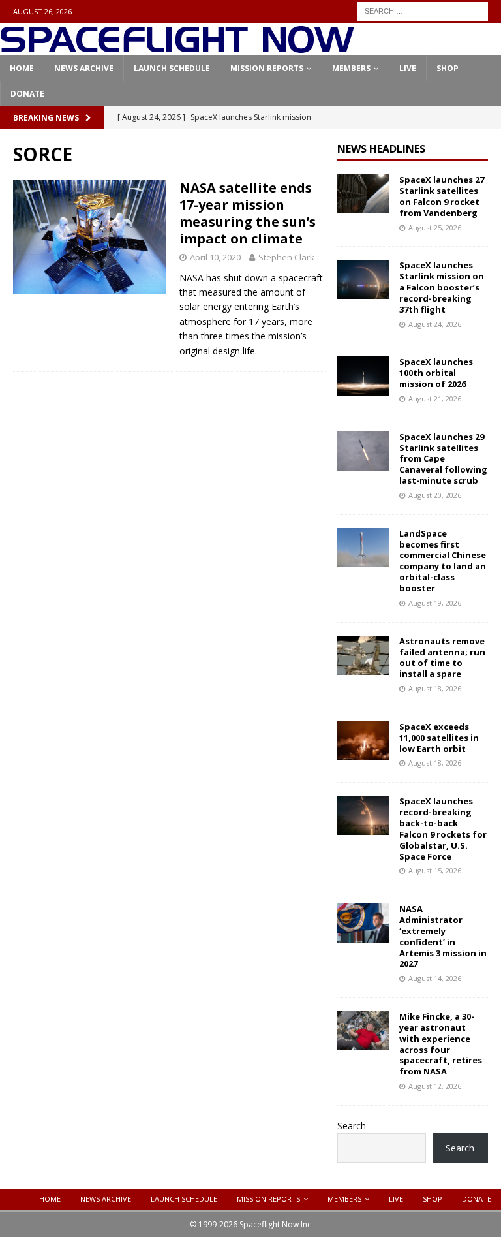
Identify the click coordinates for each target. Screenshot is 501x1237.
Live (407, 68)
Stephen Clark (286, 257)
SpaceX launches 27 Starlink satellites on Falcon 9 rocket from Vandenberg (441, 196)
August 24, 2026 (434, 324)
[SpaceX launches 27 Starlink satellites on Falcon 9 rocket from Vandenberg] (363, 193)
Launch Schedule (172, 68)
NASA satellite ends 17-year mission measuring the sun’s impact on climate (247, 213)
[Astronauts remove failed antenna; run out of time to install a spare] (363, 655)
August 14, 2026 (434, 978)
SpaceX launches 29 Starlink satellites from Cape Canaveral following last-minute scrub (443, 459)
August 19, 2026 (434, 603)
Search (351, 1126)
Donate (27, 93)
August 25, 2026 (434, 227)
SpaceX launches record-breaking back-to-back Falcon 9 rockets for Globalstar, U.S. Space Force (443, 828)
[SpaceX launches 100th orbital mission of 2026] (363, 376)
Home (22, 68)
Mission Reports (266, 68)
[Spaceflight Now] (177, 48)
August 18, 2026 (434, 688)
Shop (447, 68)
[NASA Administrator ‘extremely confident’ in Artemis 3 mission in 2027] (363, 923)
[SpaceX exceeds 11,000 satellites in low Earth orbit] (363, 740)
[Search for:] (422, 10)
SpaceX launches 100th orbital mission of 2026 (436, 373)
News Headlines (381, 149)
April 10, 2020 (215, 257)
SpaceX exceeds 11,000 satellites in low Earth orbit (439, 738)
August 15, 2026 (434, 870)
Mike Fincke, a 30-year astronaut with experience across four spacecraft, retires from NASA (440, 1043)
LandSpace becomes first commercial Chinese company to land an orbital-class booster (442, 560)
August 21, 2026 (434, 398)
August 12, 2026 (434, 1086)
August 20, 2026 (434, 495)
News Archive (84, 68)
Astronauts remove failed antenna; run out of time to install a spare (442, 657)
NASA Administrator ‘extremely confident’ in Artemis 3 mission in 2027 (443, 936)
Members (351, 68)
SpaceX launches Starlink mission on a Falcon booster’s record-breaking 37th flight (441, 287)
